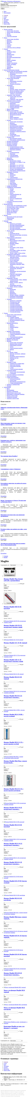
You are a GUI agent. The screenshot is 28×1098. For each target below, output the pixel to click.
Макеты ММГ (10, 109)
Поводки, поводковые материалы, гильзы (16, 274)
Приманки (13, 174)
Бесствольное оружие (15, 138)
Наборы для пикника (12, 339)
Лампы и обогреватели (16, 318)
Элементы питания (12, 397)
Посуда (9, 351)
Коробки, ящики (14, 243)
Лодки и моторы (8, 29)
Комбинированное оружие (17, 148)
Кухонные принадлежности (17, 356)
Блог (5, 18)
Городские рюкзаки (15, 365)
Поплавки (12, 276)
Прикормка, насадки (12, 278)
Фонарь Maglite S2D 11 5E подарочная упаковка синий (13, 660)
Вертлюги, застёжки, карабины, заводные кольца (18, 256)
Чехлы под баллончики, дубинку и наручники (16, 93)
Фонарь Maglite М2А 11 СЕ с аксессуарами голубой (13, 743)
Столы (11, 328)
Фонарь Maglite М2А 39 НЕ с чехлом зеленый (13, 715)
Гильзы (12, 188)
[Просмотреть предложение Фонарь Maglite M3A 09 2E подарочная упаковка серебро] (15, 970)
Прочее (6, 215)
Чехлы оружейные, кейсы (17, 91)
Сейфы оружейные (12, 186)
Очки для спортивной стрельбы (18, 75)
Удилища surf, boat (15, 302)
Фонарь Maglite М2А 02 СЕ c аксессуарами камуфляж (13, 789)
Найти (2, 8)
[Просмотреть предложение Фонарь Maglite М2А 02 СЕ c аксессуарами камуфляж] (9, 785)
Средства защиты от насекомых (15, 374)
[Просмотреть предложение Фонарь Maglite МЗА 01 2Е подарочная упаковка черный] (15, 859)
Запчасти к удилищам (15, 300)
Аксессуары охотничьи (13, 78)
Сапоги (9, 46)
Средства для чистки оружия (14, 201)
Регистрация (7, 12)
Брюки (8, 50)
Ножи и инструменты (12, 110)
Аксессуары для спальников (17, 372)
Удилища (9, 299)
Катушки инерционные (16, 226)
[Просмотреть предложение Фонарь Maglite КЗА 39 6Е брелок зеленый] (15, 878)
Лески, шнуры (10, 230)
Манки (12, 173)
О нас (5, 16)
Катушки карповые (15, 228)
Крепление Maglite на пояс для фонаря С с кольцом (14, 1027)
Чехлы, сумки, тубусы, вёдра (17, 253)
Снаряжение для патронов (14, 187)
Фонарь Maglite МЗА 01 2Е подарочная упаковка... (13, 863)
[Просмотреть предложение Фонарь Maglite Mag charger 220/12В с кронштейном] (9, 576)
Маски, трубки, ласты (12, 209)
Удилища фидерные (15, 311)
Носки (8, 43)
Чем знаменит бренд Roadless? (9, 456)
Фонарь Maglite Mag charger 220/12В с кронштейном (13, 579)
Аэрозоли (12, 180)
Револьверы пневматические (17, 170)
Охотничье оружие (12, 145)
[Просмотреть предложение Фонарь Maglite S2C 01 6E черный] (13, 639)
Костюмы (9, 56)
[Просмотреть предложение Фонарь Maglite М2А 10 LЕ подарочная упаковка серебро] (15, 840)
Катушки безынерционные (17, 225)
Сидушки (12, 335)
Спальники (13, 373)
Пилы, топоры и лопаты (16, 119)
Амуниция (10, 85)
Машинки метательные (16, 72)
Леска (11, 232)
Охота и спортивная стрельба (11, 70)
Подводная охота (8, 204)
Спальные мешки (11, 370)
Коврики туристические (13, 331)
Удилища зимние (14, 303)
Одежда (6, 49)
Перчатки (9, 61)
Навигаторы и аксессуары (14, 393)
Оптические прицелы (15, 130)
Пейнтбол (9, 158)
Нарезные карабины (15, 149)
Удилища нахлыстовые (16, 307)
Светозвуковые (14, 155)
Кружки (12, 355)
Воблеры (12, 292)
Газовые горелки (14, 317)
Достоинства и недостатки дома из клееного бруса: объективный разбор (13, 544)
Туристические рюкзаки (16, 369)
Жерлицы (12, 239)
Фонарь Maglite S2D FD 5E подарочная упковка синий (13, 626)
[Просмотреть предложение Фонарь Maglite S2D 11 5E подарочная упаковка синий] (15, 656)
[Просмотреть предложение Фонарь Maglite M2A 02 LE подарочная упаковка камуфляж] (15, 692)
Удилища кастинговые (16, 306)
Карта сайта (7, 23)
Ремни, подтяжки (11, 64)
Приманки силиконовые (16, 297)
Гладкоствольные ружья (16, 146)
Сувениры (9, 219)
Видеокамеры (10, 390)
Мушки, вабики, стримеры (17, 295)
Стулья (12, 330)
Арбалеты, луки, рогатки (13, 95)
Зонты (11, 324)
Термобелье (10, 67)
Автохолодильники (15, 379)
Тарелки (12, 359)
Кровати (12, 325)
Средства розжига (11, 376)
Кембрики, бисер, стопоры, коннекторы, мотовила (17, 267)
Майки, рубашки (11, 60)
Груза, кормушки (14, 260)
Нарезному (13, 103)
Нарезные (12, 153)
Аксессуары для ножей (16, 112)
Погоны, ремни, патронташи (17, 89)
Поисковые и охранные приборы (15, 394)
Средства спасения (12, 36)
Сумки (12, 367)
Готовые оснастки (15, 258)
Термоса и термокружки (13, 384)
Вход (5, 11)
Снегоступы (13, 82)
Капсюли (12, 191)
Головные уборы (11, 51)
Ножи (11, 116)
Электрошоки (13, 184)
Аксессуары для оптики (16, 121)
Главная (6, 15)
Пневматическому (15, 105)
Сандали (9, 44)
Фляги (11, 360)
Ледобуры (12, 244)
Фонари (9, 214)
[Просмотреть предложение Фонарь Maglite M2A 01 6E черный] (14, 674)
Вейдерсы (9, 42)
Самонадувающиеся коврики (17, 334)
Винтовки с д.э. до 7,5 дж (16, 166)
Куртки (9, 58)
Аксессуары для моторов (13, 32)
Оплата (6, 21)
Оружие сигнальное (12, 142)
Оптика (9, 120)
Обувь (5, 37)
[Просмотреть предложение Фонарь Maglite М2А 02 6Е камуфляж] (14, 895)
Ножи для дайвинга (12, 211)
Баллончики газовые (15, 160)
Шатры (12, 349)
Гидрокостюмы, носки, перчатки (15, 207)
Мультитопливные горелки (17, 320)
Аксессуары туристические (14, 314)
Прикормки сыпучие (15, 285)
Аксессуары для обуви (13, 39)
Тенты (11, 346)
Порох (11, 193)
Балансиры (13, 289)
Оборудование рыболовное (14, 237)
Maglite (5, 557)
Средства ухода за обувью (14, 47)
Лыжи (11, 79)
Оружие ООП (10, 137)
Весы (8, 388)
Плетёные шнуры (14, 233)
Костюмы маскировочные (14, 57)
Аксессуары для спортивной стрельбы (17, 71)
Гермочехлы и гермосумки (17, 363)
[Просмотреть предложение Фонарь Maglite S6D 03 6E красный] (9, 603)
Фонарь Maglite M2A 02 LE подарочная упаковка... (13, 696)
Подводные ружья (11, 212)
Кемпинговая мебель (12, 323)
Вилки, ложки (14, 352)
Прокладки (13, 197)
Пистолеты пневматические (17, 167)
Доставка (6, 19)
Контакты (6, 22)
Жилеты (9, 53)
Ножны (12, 88)
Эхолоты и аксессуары (13, 398)
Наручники (13, 183)
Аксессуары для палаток (16, 342)
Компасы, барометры (12, 391)
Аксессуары (13, 380)
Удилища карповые (15, 304)
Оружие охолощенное (13, 141)
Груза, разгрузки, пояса (13, 208)
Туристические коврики (16, 337)
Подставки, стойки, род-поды (18, 250)
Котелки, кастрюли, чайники (17, 353)
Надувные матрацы (15, 332)
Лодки (8, 33)
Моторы (9, 35)
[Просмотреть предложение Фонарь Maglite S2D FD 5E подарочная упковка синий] (15, 622)
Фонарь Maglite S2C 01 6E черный (15, 643)
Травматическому (14, 107)
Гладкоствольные (14, 152)
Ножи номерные (14, 117)
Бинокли (12, 123)
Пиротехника (10, 218)
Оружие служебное (12, 144)
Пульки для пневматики (16, 169)
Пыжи (11, 200)
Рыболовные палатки (15, 345)
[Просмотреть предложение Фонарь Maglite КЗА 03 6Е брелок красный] (15, 951)
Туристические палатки (16, 348)
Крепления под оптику (16, 127)
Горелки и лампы (11, 316)
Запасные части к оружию (14, 100)
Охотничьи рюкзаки (15, 366)
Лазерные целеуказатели (16, 128)
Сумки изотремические (16, 383)
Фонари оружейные (15, 84)
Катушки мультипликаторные (18, 229)
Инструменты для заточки (17, 113)
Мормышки (13, 293)
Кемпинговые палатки (16, 344)
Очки (11, 246)
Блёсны (12, 290)
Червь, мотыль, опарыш (16, 286)
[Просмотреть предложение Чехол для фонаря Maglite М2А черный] (15, 987)
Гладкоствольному (15, 102)
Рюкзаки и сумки (11, 362)
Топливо (12, 321)
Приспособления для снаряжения (15, 195)
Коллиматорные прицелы (17, 126)
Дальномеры (13, 124)
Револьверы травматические (17, 139)
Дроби (11, 190)
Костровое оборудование (13, 338)
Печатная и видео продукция (14, 216)
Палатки (9, 341)
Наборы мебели (14, 327)
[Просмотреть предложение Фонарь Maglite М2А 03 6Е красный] (14, 822)
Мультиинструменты (15, 114)
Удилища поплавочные (16, 309)
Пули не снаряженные (16, 198)
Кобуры (12, 86)
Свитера (9, 65)
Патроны (9, 151)
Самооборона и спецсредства (14, 179)
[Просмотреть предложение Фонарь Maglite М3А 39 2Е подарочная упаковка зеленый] (15, 804)
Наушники (13, 74)
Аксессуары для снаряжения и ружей (17, 205)
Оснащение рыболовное (13, 254)
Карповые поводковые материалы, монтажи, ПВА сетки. (17, 264)
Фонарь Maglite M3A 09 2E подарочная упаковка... (13, 974)
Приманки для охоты (12, 172)
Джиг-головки (14, 261)
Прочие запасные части (16, 106)
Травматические (14, 156)
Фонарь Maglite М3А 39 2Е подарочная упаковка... (13, 808)
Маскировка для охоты (16, 81)
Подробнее (3, 418)
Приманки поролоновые (16, 296)
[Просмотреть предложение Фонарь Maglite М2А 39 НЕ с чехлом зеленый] (15, 711)
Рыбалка (6, 221)
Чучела (12, 176)
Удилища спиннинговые (16, 310)
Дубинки (12, 181)
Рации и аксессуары (12, 395)
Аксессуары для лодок (13, 30)
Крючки (12, 270)
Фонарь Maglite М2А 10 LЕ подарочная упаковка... (13, 844)
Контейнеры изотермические (17, 381)
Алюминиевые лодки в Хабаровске (11, 469)
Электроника (7, 387)
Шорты (9, 68)
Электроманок (14, 177)
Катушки (9, 222)
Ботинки (9, 40)
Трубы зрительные (15, 135)
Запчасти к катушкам (15, 223)
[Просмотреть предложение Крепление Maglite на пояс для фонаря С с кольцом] (15, 1023)
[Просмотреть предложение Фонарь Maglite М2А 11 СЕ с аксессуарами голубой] (7, 739)
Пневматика (10, 159)
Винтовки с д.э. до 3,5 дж (16, 165)
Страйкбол (10, 202)
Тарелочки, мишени (15, 77)
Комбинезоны (10, 54)
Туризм (6, 313)
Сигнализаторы (14, 251)
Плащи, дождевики (12, 63)
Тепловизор (13, 134)
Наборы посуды (14, 358)
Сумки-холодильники (12, 377)
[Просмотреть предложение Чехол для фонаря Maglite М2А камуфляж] (15, 1004)
